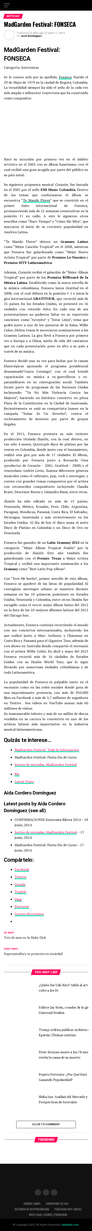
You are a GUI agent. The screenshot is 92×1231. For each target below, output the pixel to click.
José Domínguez (31, 35)
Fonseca (65, 77)
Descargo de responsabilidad (32, 1209)
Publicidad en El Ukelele (68, 1209)
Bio (17, 774)
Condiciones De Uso (57, 1204)
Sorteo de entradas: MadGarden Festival (46, 764)
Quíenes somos (32, 1204)
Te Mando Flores (36, 200)
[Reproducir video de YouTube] (46, 128)
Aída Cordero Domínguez (30, 793)
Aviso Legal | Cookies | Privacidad (48, 1215)
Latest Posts (24, 781)
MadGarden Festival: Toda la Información (47, 749)
